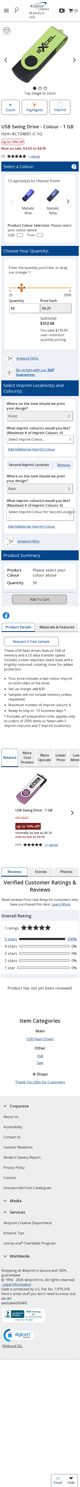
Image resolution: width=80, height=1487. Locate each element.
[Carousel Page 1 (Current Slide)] (34, 88)
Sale (40, 1063)
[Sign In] (63, 10)
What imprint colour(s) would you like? (38, 430)
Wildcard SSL (12, 1347)
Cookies (10, 1179)
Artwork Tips (13, 1233)
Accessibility (12, 1127)
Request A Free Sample (31, 641)
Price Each (48, 300)
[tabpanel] (40, 936)
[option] (28, 201)
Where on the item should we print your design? (36, 406)
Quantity (16, 300)
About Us (10, 1116)
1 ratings (34, 156)
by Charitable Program (29, 1243)
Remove (64, 465)
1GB (40, 1056)
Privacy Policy (14, 1169)
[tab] (18, 627)
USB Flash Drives (40, 1039)
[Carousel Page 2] (40, 88)
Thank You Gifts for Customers (40, 1082)
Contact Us (12, 1137)
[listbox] (40, 439)
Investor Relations (18, 1148)
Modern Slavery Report (22, 1158)
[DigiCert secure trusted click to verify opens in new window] (19, 1336)
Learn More (60, 904)
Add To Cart (39, 599)
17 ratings (51, 845)
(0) (73, 11)
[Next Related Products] (72, 813)
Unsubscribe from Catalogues (27, 1189)
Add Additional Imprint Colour (32, 449)
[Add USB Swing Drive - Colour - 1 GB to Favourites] (7, 31)
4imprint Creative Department (27, 1223)
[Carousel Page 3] (45, 88)
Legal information (16, 1284)
